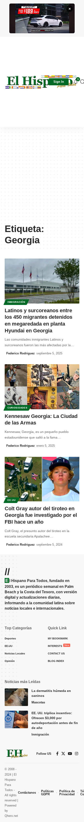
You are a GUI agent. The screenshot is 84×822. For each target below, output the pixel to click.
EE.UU (11, 500)
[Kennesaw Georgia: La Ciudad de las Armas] (42, 386)
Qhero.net (11, 816)
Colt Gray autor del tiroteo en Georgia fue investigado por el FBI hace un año (41, 515)
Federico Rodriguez (20, 353)
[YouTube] (70, 754)
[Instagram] (76, 754)
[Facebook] (57, 754)
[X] (63, 754)
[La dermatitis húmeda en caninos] (16, 697)
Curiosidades (17, 407)
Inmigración (16, 302)
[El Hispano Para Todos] (41, 82)
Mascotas (38, 702)
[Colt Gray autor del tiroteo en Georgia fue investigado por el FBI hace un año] (42, 479)
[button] (59, 81)
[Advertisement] (42, 177)
